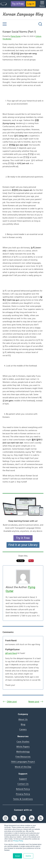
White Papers (23, 747)
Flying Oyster (16, 36)
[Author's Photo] (23, 577)
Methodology (23, 752)
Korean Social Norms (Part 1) (19, 31)
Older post (12, 702)
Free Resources (23, 757)
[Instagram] (5, 818)
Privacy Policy (18, 841)
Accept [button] (17, 856)
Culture (38, 36)
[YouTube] (40, 818)
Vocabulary (7, 39)
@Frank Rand (11, 653)
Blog (23, 724)
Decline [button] (28, 856)
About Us (23, 719)
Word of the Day (23, 767)
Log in (30, 4)
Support (23, 779)
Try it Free (18, 4)
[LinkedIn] (32, 818)
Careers (23, 729)
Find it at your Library (23, 544)
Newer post (33, 702)
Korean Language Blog (23, 14)
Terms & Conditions (23, 799)
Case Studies (23, 742)
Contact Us (23, 784)
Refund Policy (23, 789)
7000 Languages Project (23, 762)
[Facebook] (23, 818)
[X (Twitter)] (14, 818)
